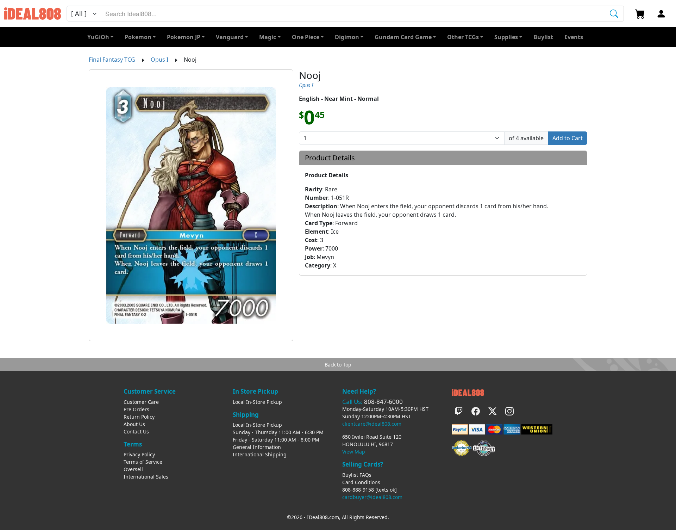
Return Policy (139, 416)
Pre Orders (136, 409)
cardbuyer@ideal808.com (372, 497)
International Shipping (260, 454)
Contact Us (136, 431)
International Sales (146, 476)
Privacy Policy (139, 454)
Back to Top (338, 364)
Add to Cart (567, 138)
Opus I (159, 59)
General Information (257, 447)
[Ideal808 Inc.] (468, 391)
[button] (465, 37)
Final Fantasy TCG (112, 59)
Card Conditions (361, 482)
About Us (134, 424)
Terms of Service (143, 461)
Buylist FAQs (356, 475)
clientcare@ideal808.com (371, 423)
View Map (353, 451)
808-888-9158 (358, 489)
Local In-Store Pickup (257, 402)
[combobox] (363, 13)
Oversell (133, 469)
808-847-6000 (383, 402)
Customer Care (141, 402)
